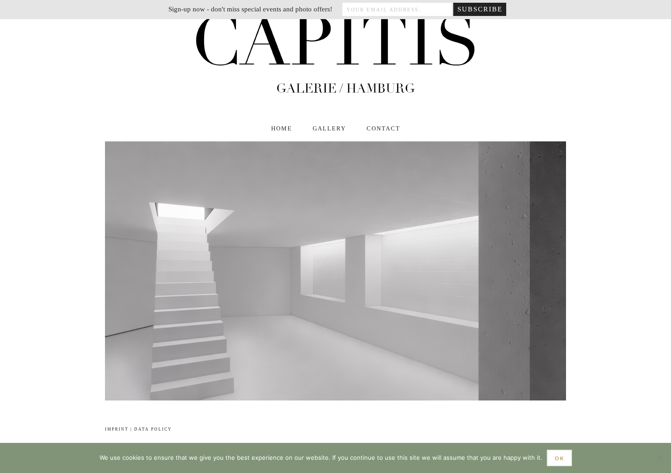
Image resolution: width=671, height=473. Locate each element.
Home (281, 128)
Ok (559, 458)
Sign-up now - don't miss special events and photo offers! (250, 9)
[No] (659, 458)
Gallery (329, 128)
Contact (383, 128)
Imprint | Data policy (138, 429)
